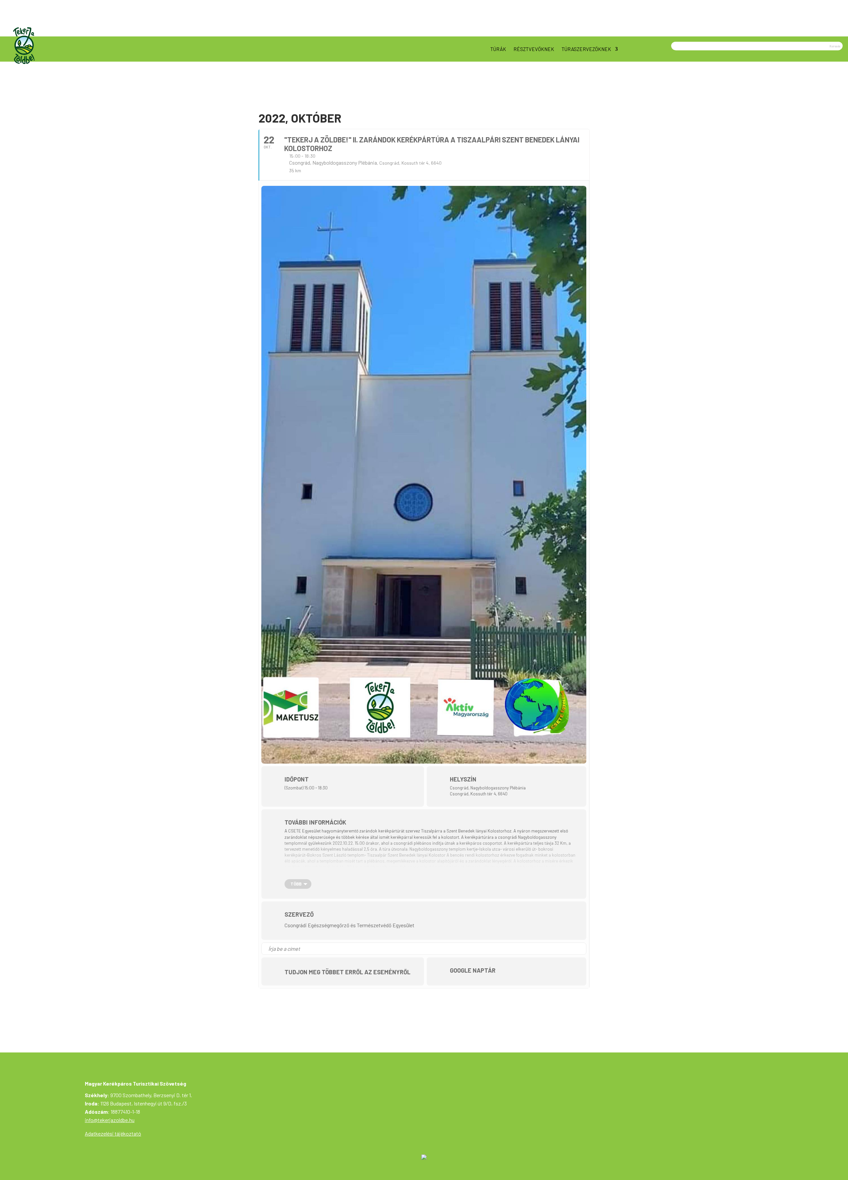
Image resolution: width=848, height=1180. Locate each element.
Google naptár (473, 970)
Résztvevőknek (533, 49)
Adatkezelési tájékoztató (113, 1133)
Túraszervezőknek (586, 49)
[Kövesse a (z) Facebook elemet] (837, 29)
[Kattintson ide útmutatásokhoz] (581, 948)
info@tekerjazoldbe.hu (109, 1120)
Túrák (498, 49)
